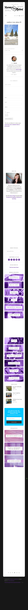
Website (5, 107)
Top (22, 582)
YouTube (14, 198)
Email (5, 102)
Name (5, 97)
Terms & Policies (11, 580)
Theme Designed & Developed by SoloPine (12, 582)
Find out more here (14, 267)
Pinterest (19, 197)
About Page (18, 69)
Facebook (8, 197)
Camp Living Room (16, 393)
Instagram (13, 197)
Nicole (13, 48)
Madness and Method (14, 579)
